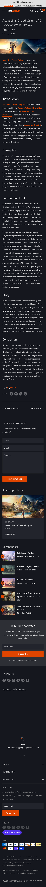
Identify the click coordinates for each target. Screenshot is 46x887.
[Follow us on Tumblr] (27, 680)
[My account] (36, 11)
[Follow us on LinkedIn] (23, 680)
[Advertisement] (23, 712)
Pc (8, 388)
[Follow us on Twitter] (9, 680)
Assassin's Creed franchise (30, 108)
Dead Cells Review (25, 579)
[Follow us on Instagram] (13, 680)
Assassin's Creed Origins (13, 104)
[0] (41, 10)
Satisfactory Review (25, 553)
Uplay (13, 388)
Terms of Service (23, 873)
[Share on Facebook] (11, 394)
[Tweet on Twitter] (20, 394)
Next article (36, 408)
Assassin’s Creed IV (32, 125)
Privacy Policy (17, 866)
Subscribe (23, 654)
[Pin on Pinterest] (16, 394)
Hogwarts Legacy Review (28, 566)
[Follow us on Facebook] (4, 680)
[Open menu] (3, 11)
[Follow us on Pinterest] (18, 680)
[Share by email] (25, 394)
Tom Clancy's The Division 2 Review (29, 608)
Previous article (12, 408)
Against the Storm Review (28, 593)
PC (3, 34)
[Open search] (31, 11)
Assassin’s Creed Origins (13, 60)
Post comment (15, 479)
